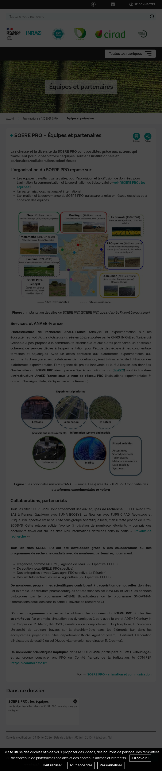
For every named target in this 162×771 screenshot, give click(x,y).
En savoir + (140, 758)
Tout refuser (52, 765)
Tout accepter (81, 765)
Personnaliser (111, 765)
